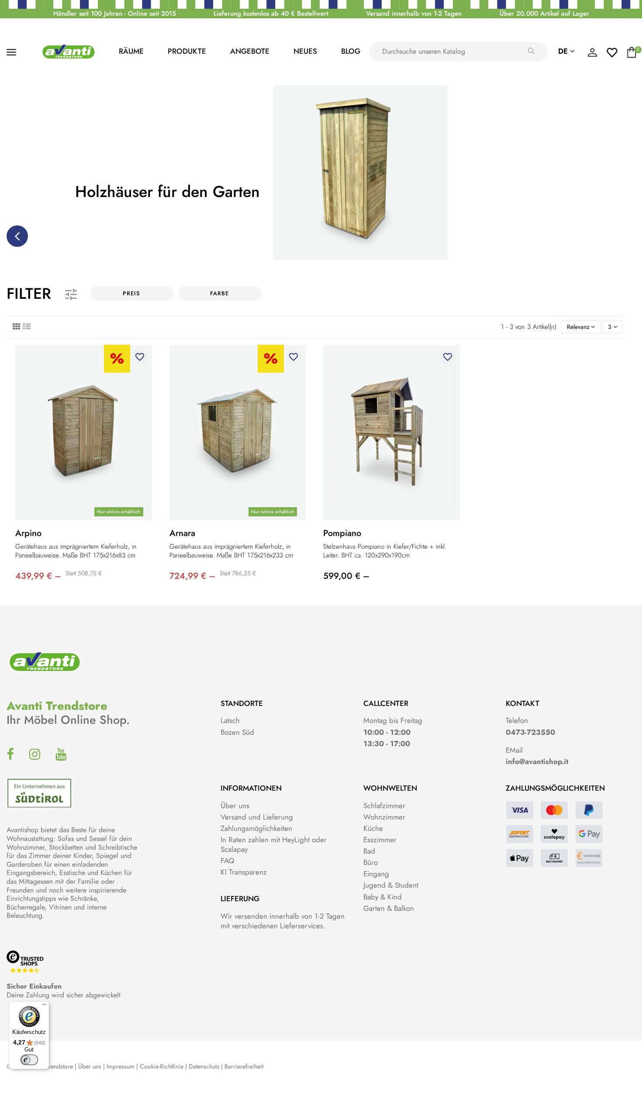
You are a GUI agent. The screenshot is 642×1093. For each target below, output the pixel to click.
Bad (369, 851)
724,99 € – (192, 576)
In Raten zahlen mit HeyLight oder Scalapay (274, 844)
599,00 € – (346, 576)
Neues (305, 51)
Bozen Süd (237, 732)
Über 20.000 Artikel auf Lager (544, 13)
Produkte (187, 51)
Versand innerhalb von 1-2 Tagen (414, 13)
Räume (131, 51)
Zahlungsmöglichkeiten (256, 828)
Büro (370, 862)
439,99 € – (38, 576)
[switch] (29, 1060)
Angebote (249, 51)
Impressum (121, 1066)
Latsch (230, 720)
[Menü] (44, 1006)
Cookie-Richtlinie (161, 1066)
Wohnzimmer (384, 817)
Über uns (235, 805)
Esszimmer (380, 839)
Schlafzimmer (384, 805)
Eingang (376, 873)
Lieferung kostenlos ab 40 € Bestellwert (271, 13)
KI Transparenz (244, 872)
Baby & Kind (382, 897)
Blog (350, 51)
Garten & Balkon (388, 908)
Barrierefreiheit (243, 1066)
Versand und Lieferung (257, 817)
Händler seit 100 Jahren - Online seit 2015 (114, 13)
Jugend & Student (390, 885)
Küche (373, 828)
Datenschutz (204, 1066)
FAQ (227, 860)
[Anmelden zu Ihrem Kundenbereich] (592, 54)
